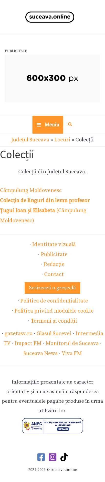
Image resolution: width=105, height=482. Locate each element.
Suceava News (40, 353)
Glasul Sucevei (54, 333)
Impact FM (28, 343)
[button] (70, 125)
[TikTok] (64, 457)
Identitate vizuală (54, 244)
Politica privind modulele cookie (54, 311)
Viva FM (72, 353)
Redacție (54, 264)
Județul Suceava (30, 140)
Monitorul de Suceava (72, 343)
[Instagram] (52, 457)
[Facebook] (41, 457)
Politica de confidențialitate (54, 301)
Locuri (62, 140)
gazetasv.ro (18, 333)
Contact (54, 274)
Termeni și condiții (54, 321)
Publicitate (54, 254)
